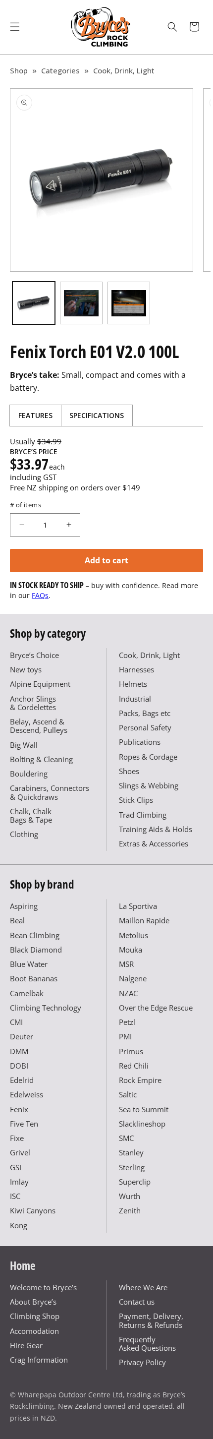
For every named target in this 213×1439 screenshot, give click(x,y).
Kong (18, 1225)
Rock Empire (140, 1080)
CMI (16, 1022)
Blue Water (29, 964)
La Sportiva (138, 906)
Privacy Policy (142, 1362)
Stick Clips (136, 800)
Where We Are (143, 1287)
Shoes (129, 771)
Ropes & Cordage (148, 757)
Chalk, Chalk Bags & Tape (31, 815)
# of (25, 504)
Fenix (19, 1109)
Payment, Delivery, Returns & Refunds (151, 1320)
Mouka (130, 950)
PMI (125, 1036)
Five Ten (24, 1124)
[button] (15, 27)
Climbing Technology (45, 1008)
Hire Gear (26, 1345)
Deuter (21, 1036)
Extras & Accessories (153, 843)
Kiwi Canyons (32, 1210)
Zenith (130, 1210)
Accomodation (34, 1331)
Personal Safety (145, 727)
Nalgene (133, 978)
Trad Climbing (142, 815)
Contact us (137, 1302)
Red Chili (134, 1066)
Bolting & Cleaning (41, 759)
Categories (60, 70)
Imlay (19, 1182)
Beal (17, 920)
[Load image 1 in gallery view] (33, 303)
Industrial (135, 699)
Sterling (132, 1167)
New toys (26, 669)
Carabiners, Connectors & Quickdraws (49, 792)
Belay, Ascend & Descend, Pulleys (38, 726)
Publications (139, 742)
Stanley (131, 1152)
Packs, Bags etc (144, 713)
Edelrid (22, 1080)
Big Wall (24, 745)
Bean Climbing (34, 935)
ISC (15, 1196)
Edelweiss (26, 1094)
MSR (126, 964)
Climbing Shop (34, 1316)
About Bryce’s (33, 1302)
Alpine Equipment (40, 684)
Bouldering (29, 774)
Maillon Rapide (144, 920)
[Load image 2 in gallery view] (81, 303)
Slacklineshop (142, 1124)
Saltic (128, 1094)
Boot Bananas (33, 978)
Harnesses (136, 669)
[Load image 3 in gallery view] (128, 303)
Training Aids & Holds (155, 829)
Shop (19, 70)
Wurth (129, 1196)
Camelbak (27, 993)
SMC (126, 1138)
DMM (19, 1051)
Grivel (20, 1152)
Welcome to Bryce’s (43, 1287)
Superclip (135, 1182)
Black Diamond (36, 950)
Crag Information (39, 1360)
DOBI (19, 1066)
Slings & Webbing (148, 785)
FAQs (40, 595)
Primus (131, 1051)
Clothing (24, 834)
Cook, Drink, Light (124, 70)
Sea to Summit (143, 1109)
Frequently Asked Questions (147, 1343)
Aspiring (24, 906)
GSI (15, 1167)
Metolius (133, 935)
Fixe (17, 1138)
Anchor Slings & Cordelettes (33, 703)
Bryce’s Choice (34, 655)
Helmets (133, 684)
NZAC (128, 993)
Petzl (127, 1022)
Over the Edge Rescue (156, 1008)
